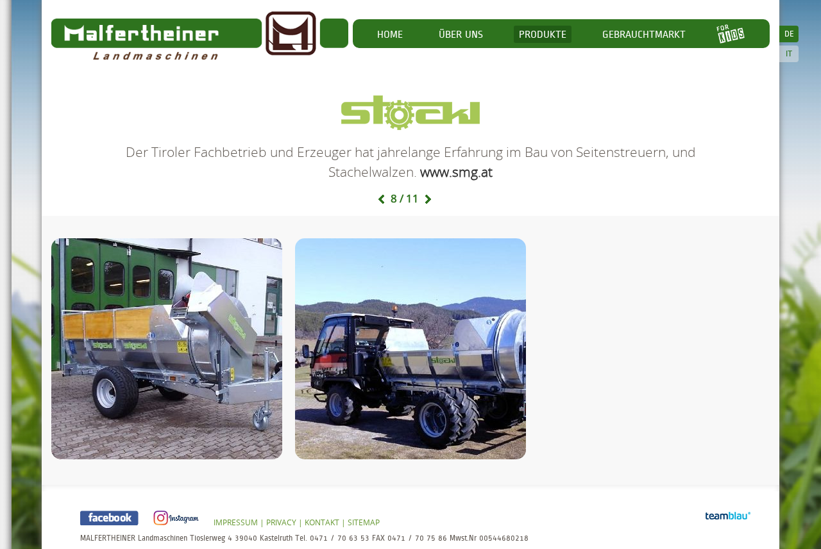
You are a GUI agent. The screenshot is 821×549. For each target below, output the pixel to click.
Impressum (236, 522)
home (390, 34)
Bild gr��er (167, 348)
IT (789, 53)
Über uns (461, 34)
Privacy (281, 522)
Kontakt (322, 522)
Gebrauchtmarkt (644, 34)
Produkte (542, 34)
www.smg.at (456, 172)
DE (789, 33)
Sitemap (364, 522)
